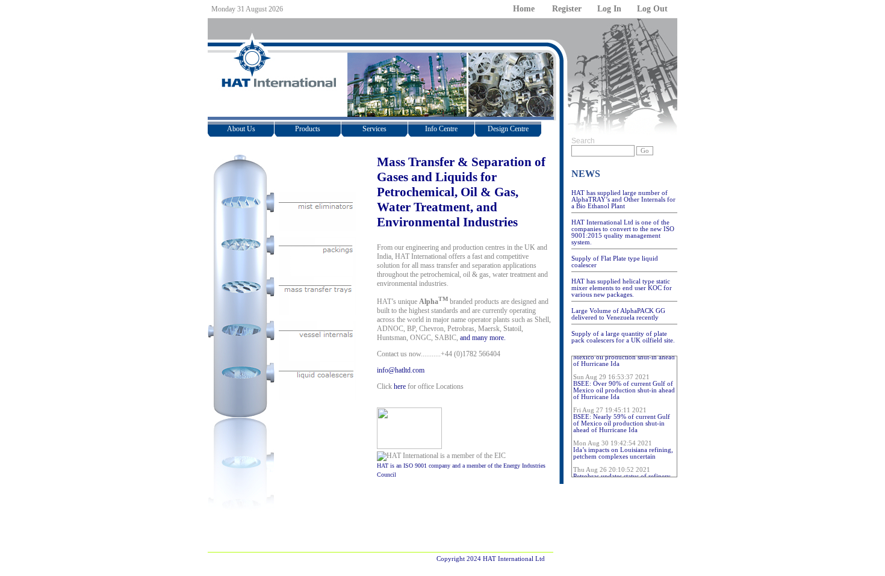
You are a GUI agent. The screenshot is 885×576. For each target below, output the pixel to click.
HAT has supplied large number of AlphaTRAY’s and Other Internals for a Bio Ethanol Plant (623, 199)
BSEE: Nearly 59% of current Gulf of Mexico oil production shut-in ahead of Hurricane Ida (621, 420)
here (400, 386)
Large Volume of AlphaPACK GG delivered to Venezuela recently (618, 314)
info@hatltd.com (400, 370)
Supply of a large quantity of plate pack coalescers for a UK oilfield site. (623, 337)
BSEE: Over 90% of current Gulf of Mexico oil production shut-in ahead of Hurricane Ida (624, 387)
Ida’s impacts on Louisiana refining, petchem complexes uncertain (623, 450)
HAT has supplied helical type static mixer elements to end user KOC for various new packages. (621, 288)
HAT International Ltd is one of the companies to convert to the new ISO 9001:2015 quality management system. (622, 232)
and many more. (483, 337)
